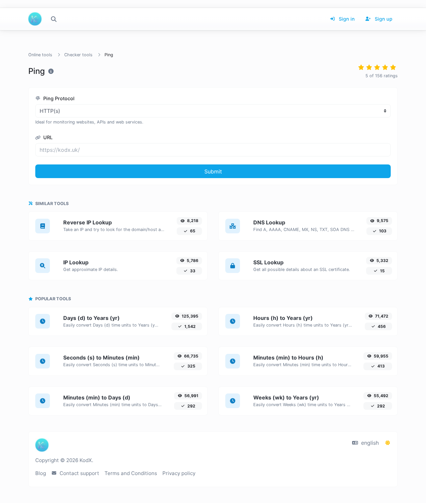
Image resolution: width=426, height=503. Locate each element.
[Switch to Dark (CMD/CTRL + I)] (387, 442)
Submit (213, 171)
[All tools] (53, 19)
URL (47, 137)
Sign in (346, 19)
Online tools (40, 54)
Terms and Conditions (131, 473)
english (369, 442)
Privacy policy (178, 473)
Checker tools (78, 54)
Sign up (382, 19)
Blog (40, 473)
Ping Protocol (58, 98)
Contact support (78, 473)
